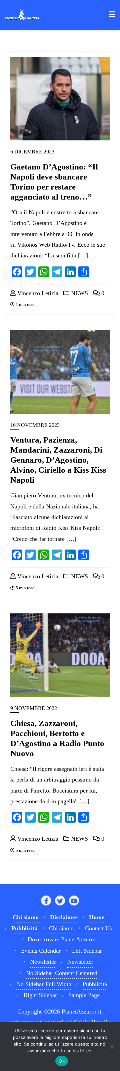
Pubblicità (95, 984)
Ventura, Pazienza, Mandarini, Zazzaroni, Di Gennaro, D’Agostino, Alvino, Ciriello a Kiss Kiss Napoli (58, 459)
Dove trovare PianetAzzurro (62, 939)
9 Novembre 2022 (33, 708)
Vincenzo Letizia (37, 293)
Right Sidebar (40, 995)
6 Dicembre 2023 (32, 151)
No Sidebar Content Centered (61, 973)
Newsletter (43, 961)
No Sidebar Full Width (43, 984)
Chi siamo (61, 928)
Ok (62, 1061)
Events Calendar (41, 950)
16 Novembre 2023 (35, 425)
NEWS (78, 293)
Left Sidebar (87, 950)
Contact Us (98, 928)
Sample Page (84, 995)
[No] (111, 1046)
